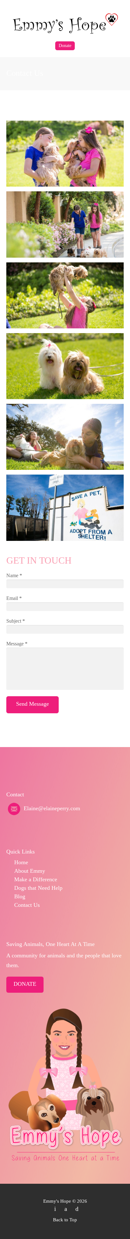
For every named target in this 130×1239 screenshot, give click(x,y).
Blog (19, 896)
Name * (14, 575)
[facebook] (66, 1208)
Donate (65, 45)
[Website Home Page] (65, 23)
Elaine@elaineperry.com (52, 808)
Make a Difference (35, 879)
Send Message (32, 704)
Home (21, 862)
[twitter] (55, 1208)
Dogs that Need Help (38, 888)
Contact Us (27, 905)
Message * (16, 643)
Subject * (15, 621)
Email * (14, 598)
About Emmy (29, 871)
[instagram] (77, 1208)
